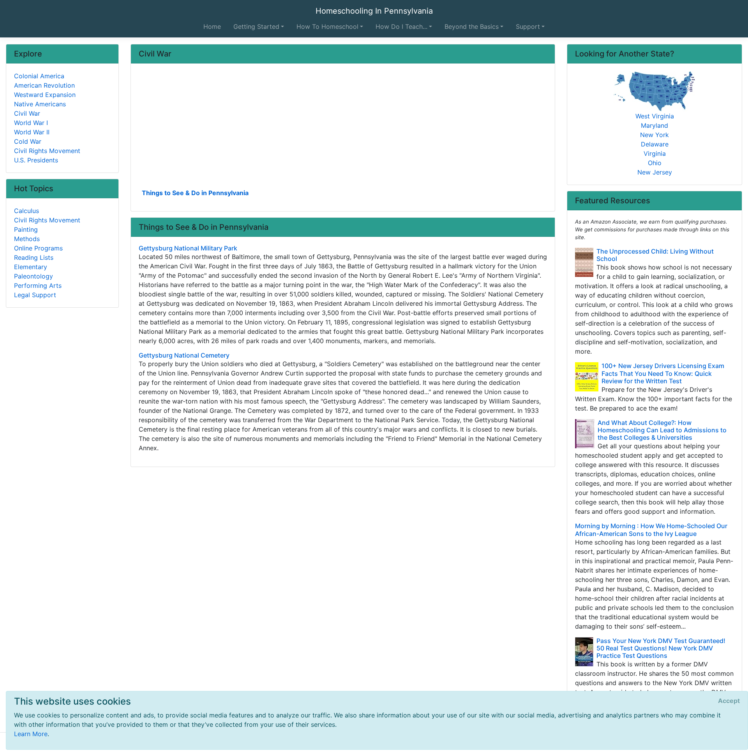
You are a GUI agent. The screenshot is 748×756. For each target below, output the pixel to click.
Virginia (655, 153)
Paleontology (33, 276)
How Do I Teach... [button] (401, 26)
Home (212, 26)
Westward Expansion (45, 95)
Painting (26, 229)
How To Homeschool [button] (327, 26)
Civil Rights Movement (47, 151)
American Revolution (44, 85)
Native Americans (40, 104)
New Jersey (654, 172)
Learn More (31, 734)
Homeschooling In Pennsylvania (374, 11)
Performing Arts (38, 285)
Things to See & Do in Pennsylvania (195, 193)
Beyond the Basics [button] (472, 26)
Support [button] (528, 26)
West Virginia (654, 116)
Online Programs (38, 248)
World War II (31, 132)
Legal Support (35, 295)
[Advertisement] (343, 128)
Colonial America (39, 76)
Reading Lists (33, 257)
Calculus (26, 211)
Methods (27, 239)
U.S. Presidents (36, 160)
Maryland (654, 125)
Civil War (27, 113)
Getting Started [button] (256, 26)
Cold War (27, 141)
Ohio (655, 163)
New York (654, 135)
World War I (31, 123)
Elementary (30, 267)
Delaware (655, 144)
